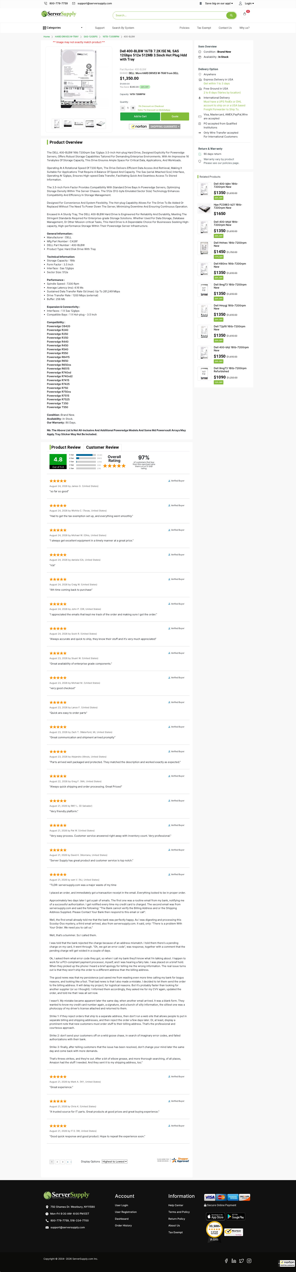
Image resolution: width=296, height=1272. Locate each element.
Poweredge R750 (57, 388)
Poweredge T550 (57, 407)
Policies (184, 27)
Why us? (244, 27)
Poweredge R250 (57, 334)
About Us (174, 1225)
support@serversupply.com (95, 3)
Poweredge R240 (57, 330)
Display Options (90, 1161)
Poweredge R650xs (59, 364)
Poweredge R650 (57, 360)
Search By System (123, 27)
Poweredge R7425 (58, 384)
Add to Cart (140, 116)
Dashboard (121, 1218)
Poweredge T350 (57, 403)
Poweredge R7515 (58, 395)
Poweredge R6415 (58, 357)
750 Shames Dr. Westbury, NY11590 (72, 1206)
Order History (123, 1225)
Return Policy (176, 1218)
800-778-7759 (58, 3)
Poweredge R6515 (58, 368)
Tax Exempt (204, 27)
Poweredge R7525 (58, 399)
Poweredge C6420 (58, 326)
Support (99, 27)
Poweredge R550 (57, 353)
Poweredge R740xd (59, 372)
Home (47, 36)
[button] (286, 1263)
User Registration (126, 1212)
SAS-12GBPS (90, 36)
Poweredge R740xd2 (60, 376)
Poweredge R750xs (59, 391)
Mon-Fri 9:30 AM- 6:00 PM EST (69, 1213)
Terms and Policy (179, 1212)
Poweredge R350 (57, 337)
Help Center (175, 1205)
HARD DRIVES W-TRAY (67, 36)
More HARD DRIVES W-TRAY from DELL (156, 73)
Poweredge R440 (58, 341)
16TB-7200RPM (111, 36)
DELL (131, 73)
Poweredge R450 (57, 345)
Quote (175, 116)
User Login (121, 1205)
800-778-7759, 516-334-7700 (69, 1220)
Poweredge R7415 (58, 380)
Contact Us (225, 27)
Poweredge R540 (57, 349)
